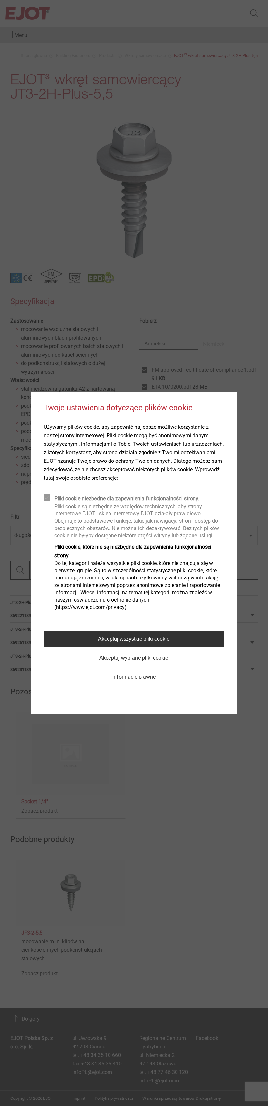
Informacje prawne (134, 677)
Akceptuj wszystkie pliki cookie (134, 639)
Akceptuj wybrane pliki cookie (133, 658)
